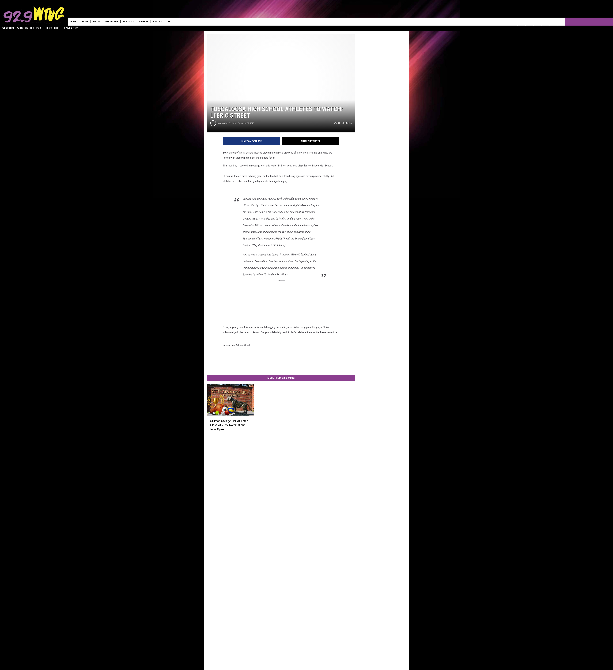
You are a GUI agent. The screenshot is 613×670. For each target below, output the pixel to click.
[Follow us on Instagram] (545, 22)
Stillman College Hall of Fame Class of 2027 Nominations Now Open (229, 425)
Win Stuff (128, 21)
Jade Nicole (222, 123)
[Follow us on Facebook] (537, 22)
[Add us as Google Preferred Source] (529, 22)
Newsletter (52, 28)
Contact (157, 21)
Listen (96, 21)
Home (73, 21)
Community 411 (71, 28)
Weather (143, 21)
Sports (247, 345)
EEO (169, 21)
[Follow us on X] (553, 22)
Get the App (111, 21)
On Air (84, 21)
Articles (239, 345)
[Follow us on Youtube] (561, 22)
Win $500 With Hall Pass (29, 28)
